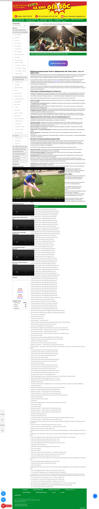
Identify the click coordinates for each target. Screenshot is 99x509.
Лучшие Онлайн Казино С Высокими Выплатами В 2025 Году (44, 278)
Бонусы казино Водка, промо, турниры (39, 357)
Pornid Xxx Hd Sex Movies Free (37, 316)
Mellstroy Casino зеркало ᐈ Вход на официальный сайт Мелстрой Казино (47, 339)
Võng (16, 90)
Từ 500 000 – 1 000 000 (20, 65)
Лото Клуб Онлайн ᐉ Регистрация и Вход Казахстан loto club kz (45, 372)
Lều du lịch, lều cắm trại (21, 32)
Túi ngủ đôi (17, 143)
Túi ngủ (16, 107)
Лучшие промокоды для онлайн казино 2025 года (42, 243)
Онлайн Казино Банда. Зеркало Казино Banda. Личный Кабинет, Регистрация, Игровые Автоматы (52, 417)
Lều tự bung (18, 34)
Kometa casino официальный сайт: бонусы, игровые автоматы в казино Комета (48, 402)
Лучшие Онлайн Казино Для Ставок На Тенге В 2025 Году (43, 301)
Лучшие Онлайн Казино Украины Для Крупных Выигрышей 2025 (45, 359)
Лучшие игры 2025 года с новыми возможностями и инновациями (45, 231)
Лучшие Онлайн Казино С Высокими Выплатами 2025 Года (44, 280)
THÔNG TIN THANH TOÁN (21, 146)
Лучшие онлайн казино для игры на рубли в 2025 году (43, 299)
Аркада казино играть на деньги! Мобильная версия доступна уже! (45, 380)
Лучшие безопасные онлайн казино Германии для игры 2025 (44, 351)
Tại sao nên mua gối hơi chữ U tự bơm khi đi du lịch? (42, 486)
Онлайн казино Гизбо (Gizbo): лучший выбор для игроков (43, 463)
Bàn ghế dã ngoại (19, 87)
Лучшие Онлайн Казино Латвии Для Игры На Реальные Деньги (45, 212)
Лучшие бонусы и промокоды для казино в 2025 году (43, 244)
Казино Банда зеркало (36, 385)
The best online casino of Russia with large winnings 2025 (43, 248)
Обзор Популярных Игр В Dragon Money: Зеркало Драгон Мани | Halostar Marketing (49, 395)
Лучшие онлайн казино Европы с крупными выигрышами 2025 (45, 265)
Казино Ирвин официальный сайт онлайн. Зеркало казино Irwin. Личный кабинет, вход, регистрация (53, 376)
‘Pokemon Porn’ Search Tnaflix (37, 318)
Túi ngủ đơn (18, 140)
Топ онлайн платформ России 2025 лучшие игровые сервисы (44, 349)
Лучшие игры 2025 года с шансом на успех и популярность (44, 290)
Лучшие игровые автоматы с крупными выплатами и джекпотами (45, 297)
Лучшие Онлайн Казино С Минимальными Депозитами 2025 (44, 222)
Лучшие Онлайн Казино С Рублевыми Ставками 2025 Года (43, 261)
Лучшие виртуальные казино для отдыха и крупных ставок (44, 306)
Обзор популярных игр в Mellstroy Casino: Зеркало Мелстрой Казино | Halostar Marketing (50, 322)
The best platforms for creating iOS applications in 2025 (43, 250)
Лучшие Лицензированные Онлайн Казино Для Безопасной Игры (45, 233)
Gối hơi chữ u (18, 123)
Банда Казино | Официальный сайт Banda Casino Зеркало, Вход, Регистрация (48, 387)
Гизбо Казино (57, 81)
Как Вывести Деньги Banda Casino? (39, 413)
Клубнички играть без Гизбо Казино (39, 444)
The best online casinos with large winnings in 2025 (41, 246)
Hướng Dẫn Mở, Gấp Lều (21, 77)
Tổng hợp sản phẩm (20, 30)
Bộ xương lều (18, 101)
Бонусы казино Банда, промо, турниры (39, 398)
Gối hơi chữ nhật (19, 129)
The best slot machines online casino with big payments (43, 254)
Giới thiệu (17, 158)
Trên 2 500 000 (18, 73)
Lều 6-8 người (18, 49)
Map (2, 430)
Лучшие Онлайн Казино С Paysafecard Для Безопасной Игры (44, 220)
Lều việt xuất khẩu (19, 54)
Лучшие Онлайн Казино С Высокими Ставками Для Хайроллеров (45, 274)
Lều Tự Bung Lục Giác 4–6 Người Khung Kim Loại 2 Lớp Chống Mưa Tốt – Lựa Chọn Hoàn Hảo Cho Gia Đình (53, 483)
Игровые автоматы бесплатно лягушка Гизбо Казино (43, 428)
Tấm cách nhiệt (18, 96)
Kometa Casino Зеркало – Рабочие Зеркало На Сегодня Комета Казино (46, 419)
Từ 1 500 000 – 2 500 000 (20, 71)
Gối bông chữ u (19, 121)
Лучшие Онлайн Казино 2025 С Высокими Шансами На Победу (44, 353)
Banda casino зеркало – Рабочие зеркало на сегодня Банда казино (46, 391)
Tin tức (54, 492)
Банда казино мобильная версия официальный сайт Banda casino (45, 389)
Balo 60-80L (17, 104)
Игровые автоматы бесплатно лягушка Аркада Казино (43, 374)
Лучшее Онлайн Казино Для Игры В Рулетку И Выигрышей (44, 273)
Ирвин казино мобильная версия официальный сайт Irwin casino (45, 378)
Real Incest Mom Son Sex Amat (37, 363)
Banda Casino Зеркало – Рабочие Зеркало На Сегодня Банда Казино (46, 408)
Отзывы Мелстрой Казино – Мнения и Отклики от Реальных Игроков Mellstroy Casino (50, 329)
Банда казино (34, 400)
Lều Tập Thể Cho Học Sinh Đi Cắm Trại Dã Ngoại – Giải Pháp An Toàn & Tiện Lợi (48, 481)
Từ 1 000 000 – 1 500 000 (20, 68)
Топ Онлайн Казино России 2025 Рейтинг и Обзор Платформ (44, 214)
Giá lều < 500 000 (19, 62)
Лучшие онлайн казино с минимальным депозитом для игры (44, 276)
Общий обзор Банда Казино (37, 381)
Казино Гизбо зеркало (36, 448)
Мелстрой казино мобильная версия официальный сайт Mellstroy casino (47, 337)
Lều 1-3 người (18, 43)
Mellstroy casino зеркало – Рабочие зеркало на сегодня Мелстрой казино (47, 344)
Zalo (2, 419)
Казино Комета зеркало (36, 404)
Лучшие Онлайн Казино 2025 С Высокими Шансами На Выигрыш (45, 211)
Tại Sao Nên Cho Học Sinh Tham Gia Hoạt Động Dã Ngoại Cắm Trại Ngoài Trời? (47, 479)
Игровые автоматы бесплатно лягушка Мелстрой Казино (44, 324)
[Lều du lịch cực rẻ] (49, 10)
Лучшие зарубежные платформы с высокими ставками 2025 (44, 303)
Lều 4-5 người (18, 46)
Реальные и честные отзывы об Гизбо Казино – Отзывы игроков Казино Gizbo (48, 426)
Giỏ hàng (17, 156)
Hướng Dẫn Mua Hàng (20, 149)
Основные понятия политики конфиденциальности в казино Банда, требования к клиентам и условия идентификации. (57, 383)
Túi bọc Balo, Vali (19, 82)
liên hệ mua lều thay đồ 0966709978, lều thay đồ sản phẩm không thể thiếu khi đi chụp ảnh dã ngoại (51, 484)
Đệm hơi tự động (19, 113)
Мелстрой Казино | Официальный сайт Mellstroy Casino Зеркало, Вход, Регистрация (49, 327)
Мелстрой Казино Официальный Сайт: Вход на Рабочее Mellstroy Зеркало (48, 310)
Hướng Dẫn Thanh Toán (54, 489)
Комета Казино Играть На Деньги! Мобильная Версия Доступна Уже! (46, 424)
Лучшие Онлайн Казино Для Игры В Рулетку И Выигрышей (44, 361)
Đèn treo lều (18, 115)
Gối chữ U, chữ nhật (19, 118)
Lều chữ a (17, 40)
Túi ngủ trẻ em (18, 138)
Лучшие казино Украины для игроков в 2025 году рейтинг (43, 226)
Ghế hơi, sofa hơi (19, 132)
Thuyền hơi (17, 84)
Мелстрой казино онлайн (36, 335)
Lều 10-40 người (18, 51)
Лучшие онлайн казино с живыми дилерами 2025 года (43, 241)
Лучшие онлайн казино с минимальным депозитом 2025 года (44, 224)
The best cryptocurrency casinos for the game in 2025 (42, 256)
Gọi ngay (2, 414)
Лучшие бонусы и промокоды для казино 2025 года (42, 239)
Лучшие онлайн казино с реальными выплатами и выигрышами (45, 228)
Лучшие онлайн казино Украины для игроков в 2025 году (43, 209)
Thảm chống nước (19, 99)
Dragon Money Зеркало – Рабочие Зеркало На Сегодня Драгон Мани (46, 393)
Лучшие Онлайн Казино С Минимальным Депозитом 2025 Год (44, 366)
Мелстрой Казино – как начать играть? (39, 320)
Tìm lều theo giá (19, 60)
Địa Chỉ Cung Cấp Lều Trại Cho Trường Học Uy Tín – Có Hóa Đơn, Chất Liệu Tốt (47, 477)
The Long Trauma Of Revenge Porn (38, 314)
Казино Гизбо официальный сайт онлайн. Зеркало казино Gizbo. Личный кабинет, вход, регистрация (53, 437)
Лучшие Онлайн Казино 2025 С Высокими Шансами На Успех (44, 237)
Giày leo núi (17, 110)
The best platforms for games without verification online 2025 (44, 258)
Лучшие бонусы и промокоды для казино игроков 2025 (43, 368)
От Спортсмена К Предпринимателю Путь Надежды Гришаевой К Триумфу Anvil (48, 472)
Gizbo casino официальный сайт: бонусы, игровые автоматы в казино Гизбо (48, 442)
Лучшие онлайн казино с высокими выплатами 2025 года (43, 216)
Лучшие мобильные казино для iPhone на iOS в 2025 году (43, 235)
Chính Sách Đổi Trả (20, 154)
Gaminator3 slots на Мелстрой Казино (39, 340)
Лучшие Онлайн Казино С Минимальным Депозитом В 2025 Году (45, 370)
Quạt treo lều (18, 93)
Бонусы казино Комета (36, 406)
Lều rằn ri (17, 37)
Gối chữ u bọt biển (19, 126)
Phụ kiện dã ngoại (19, 79)
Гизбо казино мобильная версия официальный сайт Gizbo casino (45, 439)
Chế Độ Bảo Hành (19, 151)
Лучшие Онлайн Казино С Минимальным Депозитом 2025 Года (45, 269)
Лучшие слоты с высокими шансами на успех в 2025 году (43, 355)
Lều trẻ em (17, 57)
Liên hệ (16, 161)
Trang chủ (25, 489)
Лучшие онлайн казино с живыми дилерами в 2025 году (43, 218)
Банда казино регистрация (37, 396)
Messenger (2, 425)
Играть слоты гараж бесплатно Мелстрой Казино (42, 325)
